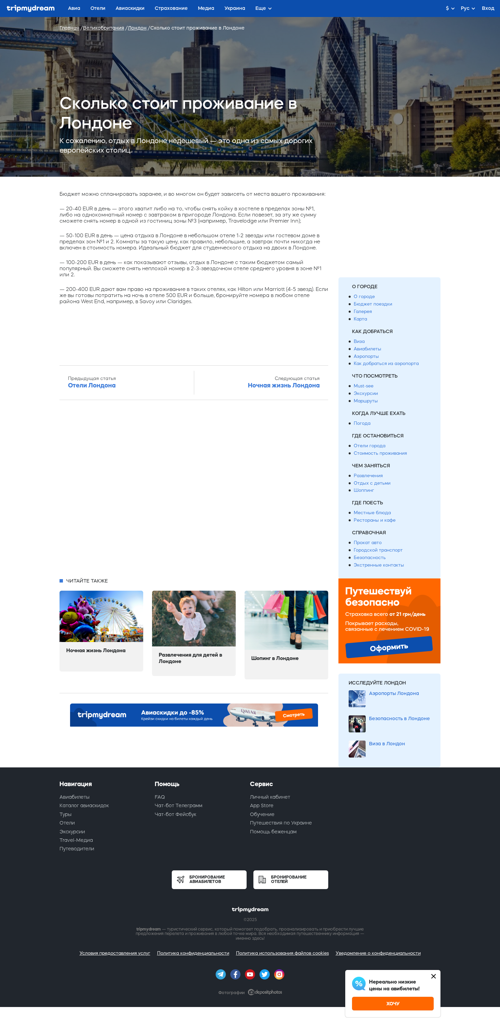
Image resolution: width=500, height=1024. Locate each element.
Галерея (363, 311)
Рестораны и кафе (375, 520)
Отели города (369, 446)
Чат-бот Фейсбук (175, 814)
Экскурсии (366, 393)
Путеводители (77, 848)
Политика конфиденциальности (193, 953)
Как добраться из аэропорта (386, 363)
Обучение (262, 814)
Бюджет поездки (373, 304)
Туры (65, 814)
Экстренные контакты (379, 565)
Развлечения (368, 475)
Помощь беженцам (273, 831)
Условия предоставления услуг (115, 953)
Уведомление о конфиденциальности (378, 953)
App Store (261, 805)
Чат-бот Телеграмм (178, 805)
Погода (362, 423)
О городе (364, 296)
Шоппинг (364, 490)
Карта (360, 319)
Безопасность (370, 557)
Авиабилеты (367, 349)
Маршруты (366, 401)
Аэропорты (366, 356)
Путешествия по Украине (281, 822)
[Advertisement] (194, 490)
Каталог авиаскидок (84, 805)
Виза (359, 341)
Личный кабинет (270, 797)
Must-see (363, 386)
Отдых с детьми (372, 483)
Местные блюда (372, 512)
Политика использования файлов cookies (282, 953)
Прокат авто (368, 542)
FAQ (160, 797)
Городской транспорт (378, 550)
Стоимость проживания (380, 453)
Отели (67, 822)
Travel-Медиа (76, 840)
